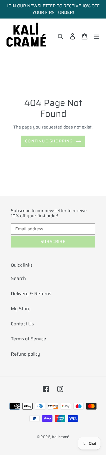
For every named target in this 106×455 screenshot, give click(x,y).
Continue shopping (49, 141)
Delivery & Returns (31, 293)
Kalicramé (60, 437)
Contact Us (22, 323)
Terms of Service (28, 338)
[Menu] (96, 36)
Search (18, 278)
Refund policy (25, 354)
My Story (20, 308)
